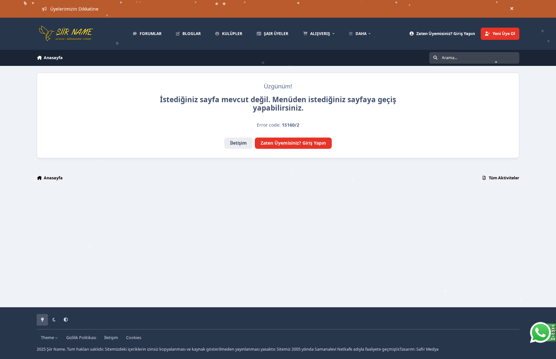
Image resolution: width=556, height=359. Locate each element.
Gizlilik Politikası (81, 337)
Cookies (133, 337)
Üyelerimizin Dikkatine (74, 9)
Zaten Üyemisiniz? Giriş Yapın (293, 143)
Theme (48, 337)
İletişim (238, 143)
